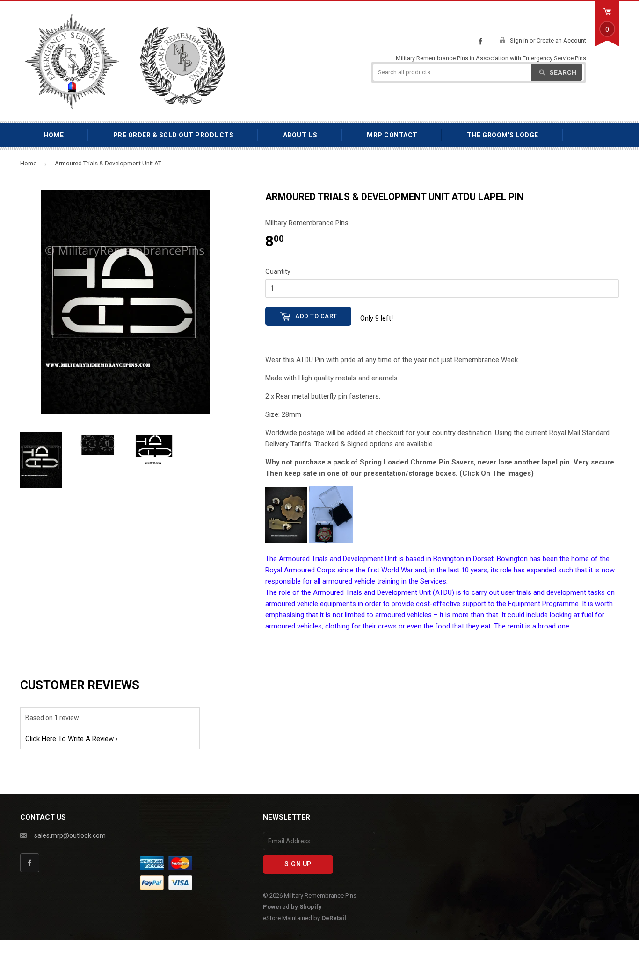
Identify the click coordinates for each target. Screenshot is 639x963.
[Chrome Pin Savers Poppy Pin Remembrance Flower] (286, 540)
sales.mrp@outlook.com (70, 835)
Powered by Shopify (292, 906)
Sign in (519, 40)
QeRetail (333, 917)
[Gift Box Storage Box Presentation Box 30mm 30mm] (331, 540)
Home (54, 135)
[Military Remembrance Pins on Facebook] (480, 41)
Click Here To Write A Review (69, 739)
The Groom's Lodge (502, 135)
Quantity (277, 271)
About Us (300, 135)
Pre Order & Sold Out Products (173, 135)
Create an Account (561, 40)
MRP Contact (392, 135)
